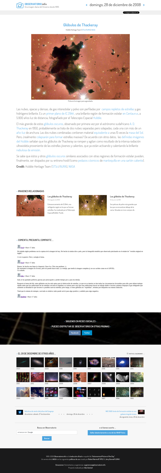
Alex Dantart (88, 468)
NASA (93, 30)
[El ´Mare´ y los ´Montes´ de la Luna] (65, 392)
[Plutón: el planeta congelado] (108, 392)
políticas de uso (74, 459)
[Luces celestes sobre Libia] (51, 377)
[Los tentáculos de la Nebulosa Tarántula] (136, 377)
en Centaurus (130, 113)
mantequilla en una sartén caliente (123, 160)
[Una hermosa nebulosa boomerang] (94, 377)
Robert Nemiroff (93, 459)
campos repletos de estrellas (118, 109)
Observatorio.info (60, 456)
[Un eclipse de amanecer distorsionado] (65, 362)
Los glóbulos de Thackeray (60, 196)
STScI (84, 30)
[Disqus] (80, 271)
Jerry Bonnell (110, 459)
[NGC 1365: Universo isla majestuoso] (80, 362)
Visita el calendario (135, 354)
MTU (101, 459)
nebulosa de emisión (28, 150)
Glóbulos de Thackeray (80, 24)
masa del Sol (136, 133)
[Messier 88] (37, 362)
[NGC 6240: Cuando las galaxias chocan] (136, 392)
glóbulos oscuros (53, 124)
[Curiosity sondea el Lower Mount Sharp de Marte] (108, 362)
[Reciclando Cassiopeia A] (94, 362)
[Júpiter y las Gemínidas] (23, 362)
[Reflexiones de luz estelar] (51, 392)
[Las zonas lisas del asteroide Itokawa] (122, 377)
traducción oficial (76, 456)
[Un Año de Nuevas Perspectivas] (80, 392)
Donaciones (60, 465)
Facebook (74, 333)
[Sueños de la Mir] (37, 392)
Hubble (97, 118)
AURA (88, 30)
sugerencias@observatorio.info (94, 465)
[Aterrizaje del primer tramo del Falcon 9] (122, 362)
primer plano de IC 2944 (60, 113)
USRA (117, 459)
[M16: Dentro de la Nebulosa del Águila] (51, 362)
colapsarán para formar (49, 137)
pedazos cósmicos (88, 160)
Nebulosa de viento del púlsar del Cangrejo (39, 411)
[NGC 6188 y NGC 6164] (37, 377)
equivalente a (101, 133)
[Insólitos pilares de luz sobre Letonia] (136, 362)
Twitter (87, 333)
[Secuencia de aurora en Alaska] (23, 377)
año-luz (20, 133)
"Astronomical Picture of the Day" (103, 456)
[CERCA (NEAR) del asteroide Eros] (94, 392)
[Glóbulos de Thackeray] (80, 377)
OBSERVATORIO (33, 4)
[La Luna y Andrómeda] (108, 377)
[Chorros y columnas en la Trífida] (23, 392)
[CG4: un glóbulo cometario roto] (122, 392)
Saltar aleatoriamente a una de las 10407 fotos (107, 433)
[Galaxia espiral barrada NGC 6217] (65, 377)
